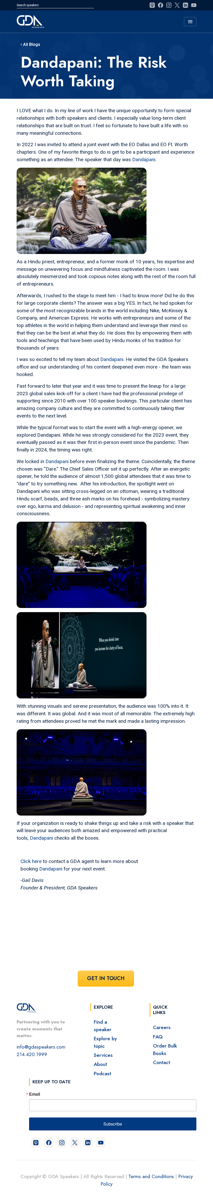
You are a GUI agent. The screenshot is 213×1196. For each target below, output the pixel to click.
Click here (31, 861)
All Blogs (31, 44)
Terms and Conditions (151, 1176)
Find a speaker (102, 1025)
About (100, 1064)
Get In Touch (106, 978)
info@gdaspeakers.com (41, 1046)
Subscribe (112, 1124)
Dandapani (143, 159)
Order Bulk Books (165, 1049)
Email (34, 1094)
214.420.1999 (32, 1054)
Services (103, 1055)
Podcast (102, 1073)
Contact (161, 1062)
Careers (162, 1027)
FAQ (158, 1036)
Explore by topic (105, 1042)
